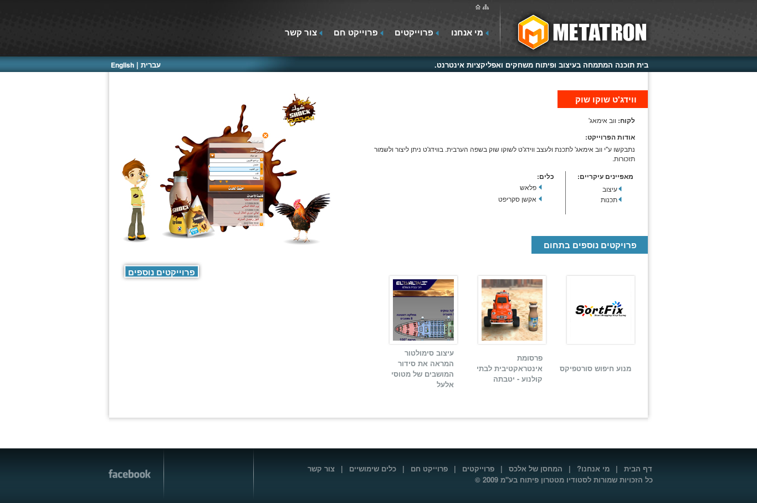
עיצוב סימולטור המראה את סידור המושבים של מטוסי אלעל (422, 368)
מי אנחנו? (593, 468)
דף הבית (638, 468)
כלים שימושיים (372, 468)
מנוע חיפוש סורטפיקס (595, 368)
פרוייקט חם (356, 32)
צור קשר (301, 32)
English (122, 65)
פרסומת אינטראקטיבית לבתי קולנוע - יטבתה (510, 368)
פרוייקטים (414, 32)
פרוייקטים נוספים (161, 272)
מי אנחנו (467, 32)
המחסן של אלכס (535, 468)
